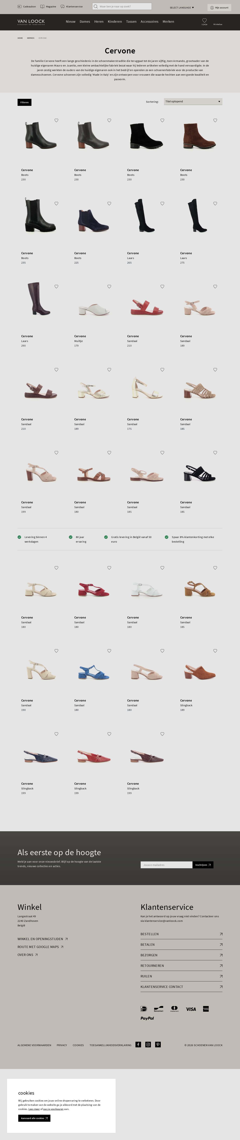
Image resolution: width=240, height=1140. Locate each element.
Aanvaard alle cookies (32, 1118)
